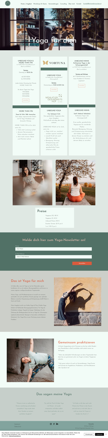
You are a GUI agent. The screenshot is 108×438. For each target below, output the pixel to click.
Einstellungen (89, 434)
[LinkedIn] (57, 424)
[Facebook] (54, 424)
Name (17, 246)
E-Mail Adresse (19, 254)
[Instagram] (51, 424)
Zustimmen (100, 434)
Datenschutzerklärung (15, 436)
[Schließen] (106, 434)
